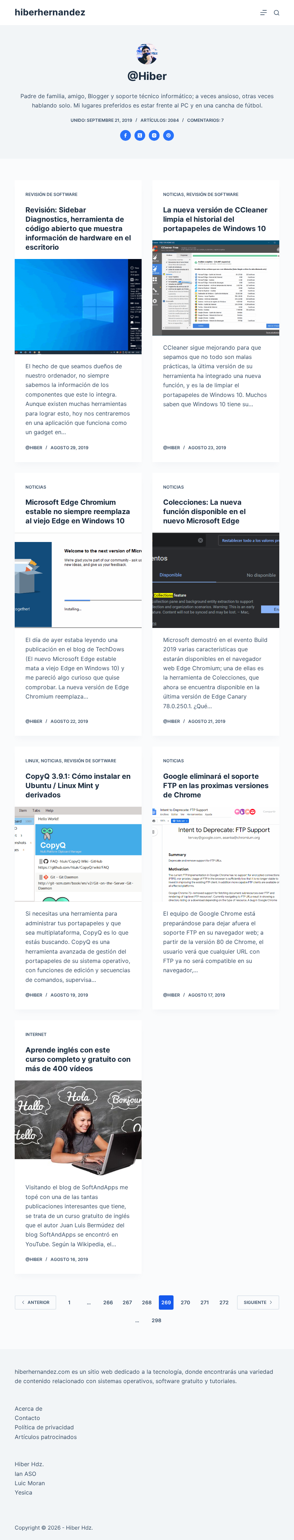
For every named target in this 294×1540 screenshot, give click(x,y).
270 (185, 1302)
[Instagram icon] (154, 135)
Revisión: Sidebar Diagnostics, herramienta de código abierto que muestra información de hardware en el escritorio (78, 228)
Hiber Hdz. (29, 1464)
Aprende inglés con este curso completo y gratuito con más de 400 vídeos (78, 1059)
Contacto (27, 1417)
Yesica (23, 1492)
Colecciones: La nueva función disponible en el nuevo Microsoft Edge (204, 511)
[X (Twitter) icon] (139, 135)
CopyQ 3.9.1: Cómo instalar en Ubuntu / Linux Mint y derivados (78, 785)
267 (127, 1302)
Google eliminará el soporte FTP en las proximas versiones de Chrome (216, 785)
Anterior (38, 1302)
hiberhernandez (50, 12)
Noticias (173, 194)
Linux (31, 760)
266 (108, 1302)
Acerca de (28, 1408)
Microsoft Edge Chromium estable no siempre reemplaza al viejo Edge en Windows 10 (77, 511)
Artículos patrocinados (46, 1436)
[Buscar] (276, 12)
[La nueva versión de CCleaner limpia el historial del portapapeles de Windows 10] (215, 288)
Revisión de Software (51, 194)
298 (156, 1320)
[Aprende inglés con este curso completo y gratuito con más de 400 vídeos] (78, 1128)
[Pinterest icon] (168, 135)
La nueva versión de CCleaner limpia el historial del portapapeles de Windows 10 (215, 219)
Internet (36, 1034)
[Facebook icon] (125, 135)
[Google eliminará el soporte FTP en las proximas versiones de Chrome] (215, 854)
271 (204, 1302)
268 (147, 1302)
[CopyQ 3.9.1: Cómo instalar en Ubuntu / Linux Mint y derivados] (78, 854)
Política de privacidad (44, 1427)
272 (224, 1302)
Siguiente (255, 1302)
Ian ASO (25, 1473)
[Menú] (263, 12)
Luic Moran (30, 1483)
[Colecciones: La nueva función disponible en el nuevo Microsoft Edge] (215, 580)
